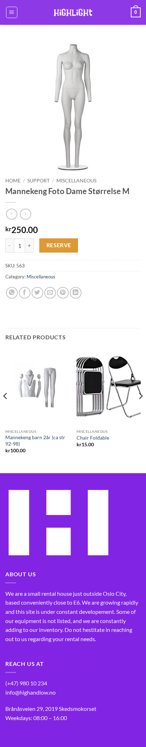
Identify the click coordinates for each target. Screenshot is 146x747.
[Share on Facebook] (24, 293)
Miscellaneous (76, 180)
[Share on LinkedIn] (76, 293)
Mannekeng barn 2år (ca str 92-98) (35, 441)
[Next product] (11, 214)
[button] (11, 12)
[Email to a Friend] (50, 293)
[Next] (140, 410)
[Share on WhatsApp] (12, 293)
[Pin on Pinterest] (63, 293)
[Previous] (5, 410)
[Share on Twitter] (37, 293)
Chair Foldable (93, 438)
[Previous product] (25, 214)
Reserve (58, 245)
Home (13, 180)
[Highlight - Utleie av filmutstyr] (73, 12)
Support (38, 180)
